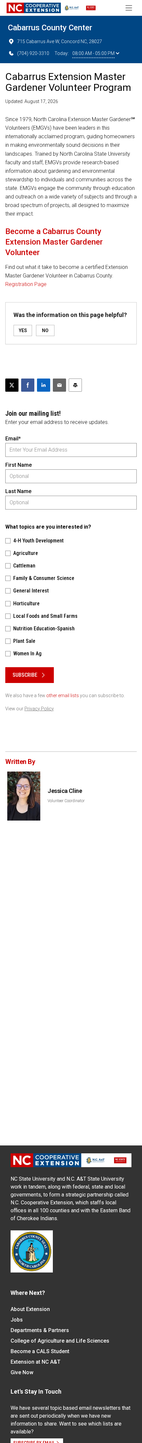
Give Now (22, 1372)
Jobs (17, 1320)
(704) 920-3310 (33, 53)
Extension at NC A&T (35, 1362)
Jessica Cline (65, 790)
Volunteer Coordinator (66, 801)
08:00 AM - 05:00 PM (93, 53)
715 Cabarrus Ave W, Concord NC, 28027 (59, 41)
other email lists (62, 695)
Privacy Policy (39, 708)
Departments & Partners (40, 1330)
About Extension (30, 1309)
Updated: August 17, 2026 (31, 101)
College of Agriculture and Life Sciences (60, 1341)
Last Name (18, 491)
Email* (13, 438)
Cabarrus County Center (50, 27)
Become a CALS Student (40, 1351)
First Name (18, 465)
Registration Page (26, 284)
